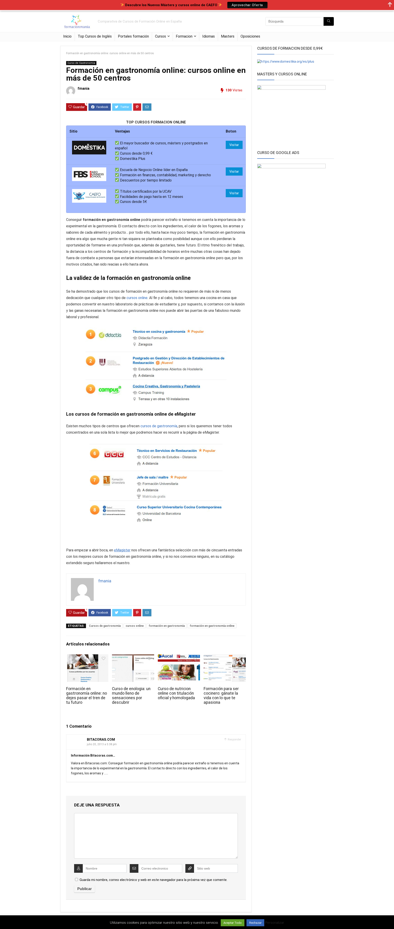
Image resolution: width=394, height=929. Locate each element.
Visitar (234, 145)
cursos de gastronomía (158, 426)
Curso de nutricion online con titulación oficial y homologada (176, 693)
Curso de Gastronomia (81, 62)
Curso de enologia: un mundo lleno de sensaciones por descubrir (131, 695)
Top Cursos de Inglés (95, 36)
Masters (227, 36)
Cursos (160, 36)
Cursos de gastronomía (105, 625)
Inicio (67, 36)
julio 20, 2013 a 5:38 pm (102, 744)
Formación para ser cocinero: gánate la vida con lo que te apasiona (221, 695)
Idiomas (208, 36)
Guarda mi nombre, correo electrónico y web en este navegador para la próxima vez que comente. (153, 880)
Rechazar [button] (255, 922)
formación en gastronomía (167, 625)
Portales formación (133, 36)
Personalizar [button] (274, 923)
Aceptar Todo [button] (232, 922)
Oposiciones (250, 36)
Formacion (184, 36)
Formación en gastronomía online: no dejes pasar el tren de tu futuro (86, 695)
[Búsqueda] (329, 21)
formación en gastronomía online (212, 625)
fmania (83, 88)
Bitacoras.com (101, 739)
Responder (234, 739)
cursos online (137, 298)
